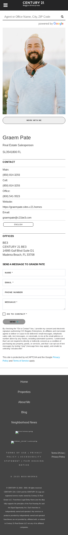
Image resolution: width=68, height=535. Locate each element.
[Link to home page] (34, 5)
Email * (9, 282)
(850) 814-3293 (11, 174)
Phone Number (14, 292)
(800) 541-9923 (11, 196)
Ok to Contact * (17, 314)
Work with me (34, 120)
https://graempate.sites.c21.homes (22, 206)
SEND (13, 322)
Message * (11, 302)
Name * (9, 273)
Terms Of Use (16, 453)
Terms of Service (21, 361)
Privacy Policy (58, 457)
